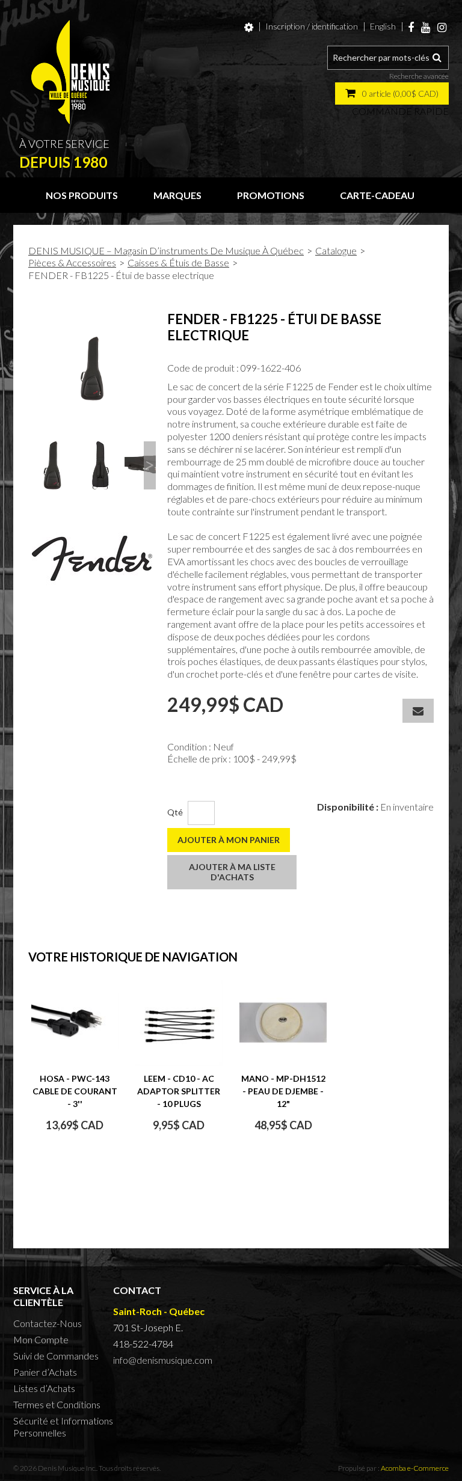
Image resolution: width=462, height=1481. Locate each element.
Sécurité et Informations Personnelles (63, 1426)
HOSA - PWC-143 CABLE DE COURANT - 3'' (74, 1091)
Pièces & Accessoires (72, 262)
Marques (177, 195)
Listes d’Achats (44, 1388)
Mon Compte (41, 1339)
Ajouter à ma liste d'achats (232, 872)
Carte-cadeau (377, 195)
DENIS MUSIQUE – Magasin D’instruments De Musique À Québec (166, 250)
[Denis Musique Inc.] (70, 72)
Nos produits (82, 195)
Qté (175, 812)
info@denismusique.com (162, 1360)
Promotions (270, 195)
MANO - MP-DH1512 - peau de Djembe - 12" (283, 1091)
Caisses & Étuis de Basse (178, 262)
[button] (392, 93)
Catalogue (336, 250)
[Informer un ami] (418, 711)
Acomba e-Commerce (415, 1468)
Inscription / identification (311, 26)
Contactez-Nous (47, 1323)
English (383, 26)
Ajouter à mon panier (228, 840)
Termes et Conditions (56, 1404)
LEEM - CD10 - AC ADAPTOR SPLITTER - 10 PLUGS (178, 1091)
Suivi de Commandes (56, 1355)
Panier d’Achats (45, 1372)
